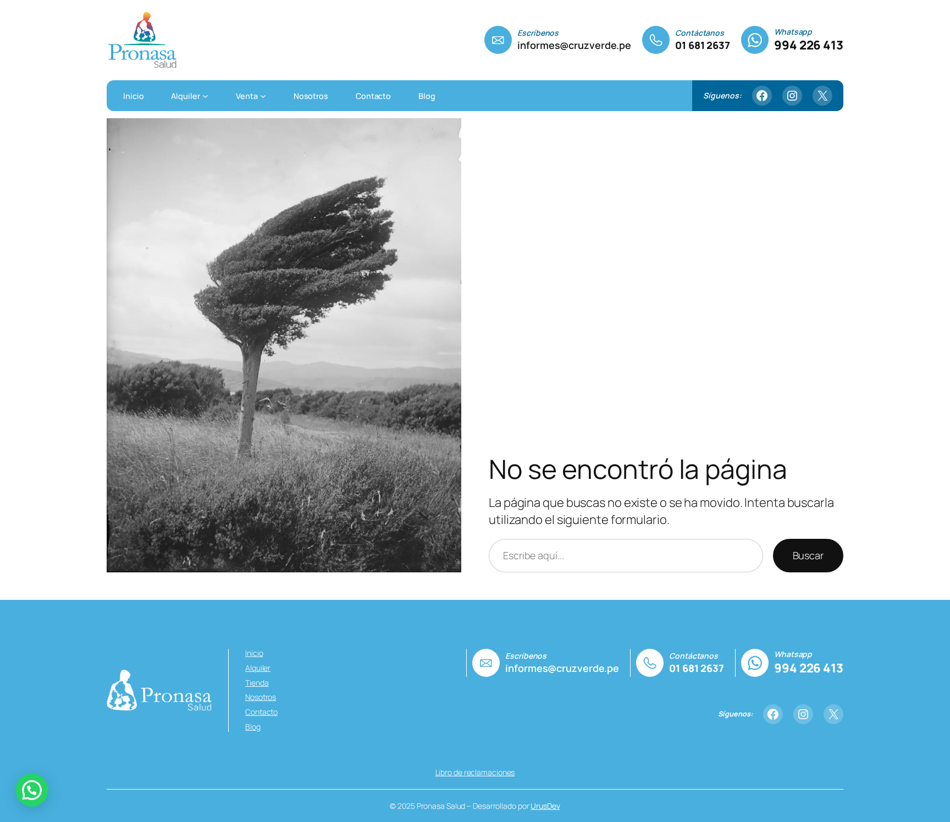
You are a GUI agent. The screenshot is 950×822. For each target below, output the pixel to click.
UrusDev (545, 806)
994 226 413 (808, 45)
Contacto (261, 712)
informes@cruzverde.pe (574, 45)
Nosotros (260, 697)
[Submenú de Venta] (263, 95)
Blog (253, 726)
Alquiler (257, 668)
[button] (31, 790)
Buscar (808, 555)
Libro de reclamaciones (475, 772)
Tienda (256, 682)
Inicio (254, 653)
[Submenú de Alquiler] (205, 95)
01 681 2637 (702, 45)
